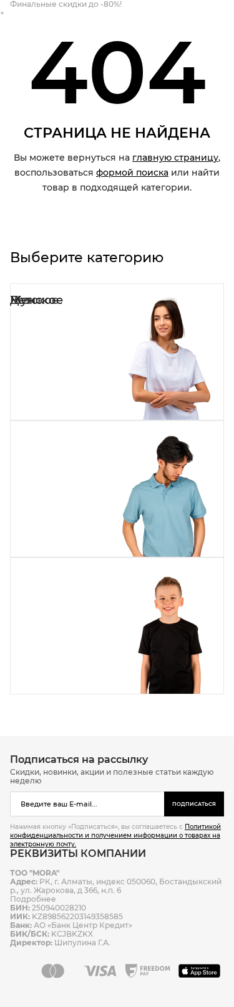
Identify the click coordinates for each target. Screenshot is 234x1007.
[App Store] (201, 971)
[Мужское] (117, 488)
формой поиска (132, 172)
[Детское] (117, 625)
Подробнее (33, 899)
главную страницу (175, 157)
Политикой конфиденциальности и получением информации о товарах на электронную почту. (115, 835)
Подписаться (194, 804)
